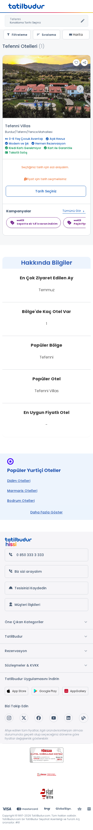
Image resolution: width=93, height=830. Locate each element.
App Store (19, 691)
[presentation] (80, 89)
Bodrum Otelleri (21, 500)
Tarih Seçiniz (46, 191)
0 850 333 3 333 (30, 555)
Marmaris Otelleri (22, 490)
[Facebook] (38, 718)
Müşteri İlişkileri (27, 604)
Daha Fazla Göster (46, 512)
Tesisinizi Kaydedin (30, 588)
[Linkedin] (68, 718)
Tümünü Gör (72, 211)
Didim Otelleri (18, 480)
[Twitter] (24, 718)
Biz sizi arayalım (28, 571)
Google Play (48, 691)
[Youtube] (53, 718)
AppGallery (78, 691)
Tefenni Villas (18, 126)
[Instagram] (9, 718)
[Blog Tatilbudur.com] (83, 718)
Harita (77, 34)
